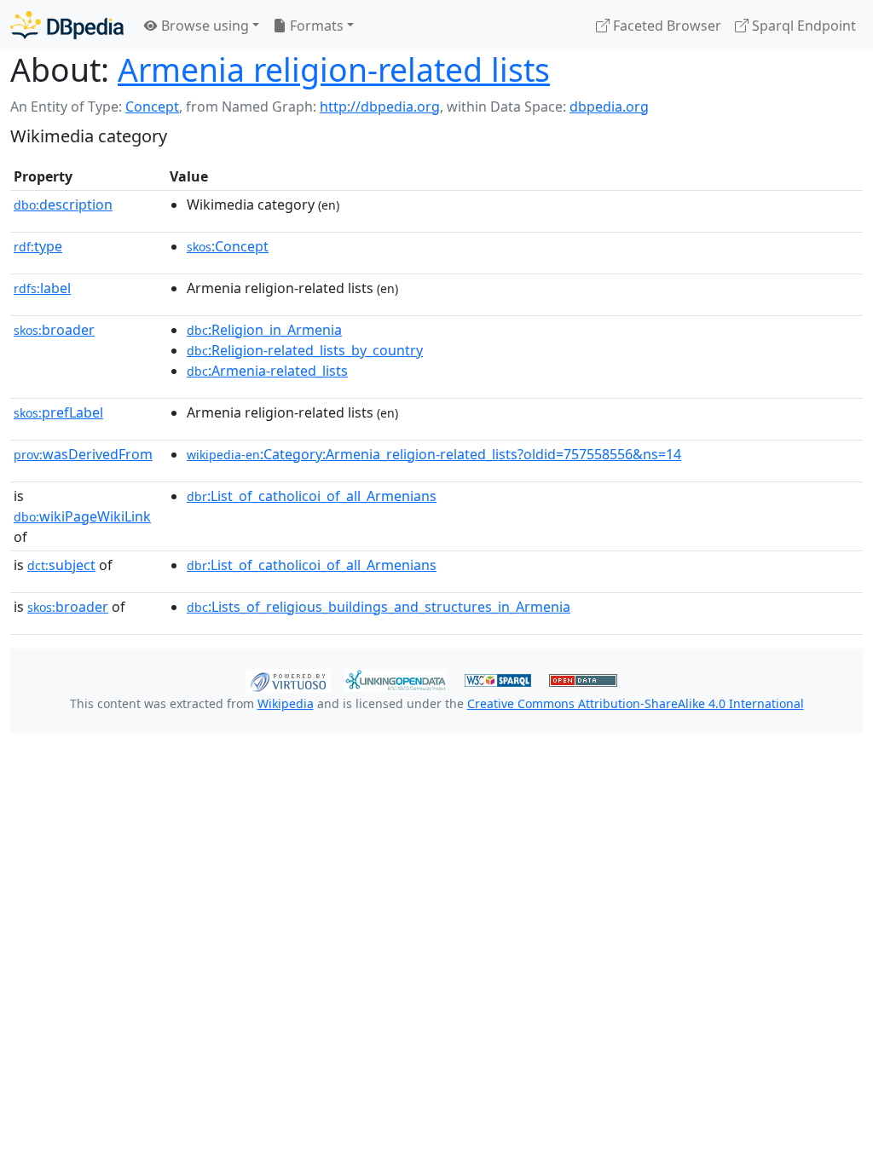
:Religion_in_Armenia (264, 329)
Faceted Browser (665, 25)
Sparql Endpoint (802, 25)
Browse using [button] (203, 25)
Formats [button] (315, 25)
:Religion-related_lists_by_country (305, 350)
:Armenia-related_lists (267, 370)
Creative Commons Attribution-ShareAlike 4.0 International (635, 703)
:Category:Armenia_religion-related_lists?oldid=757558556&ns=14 (434, 454)
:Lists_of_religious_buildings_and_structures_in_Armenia (378, 606)
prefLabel (58, 412)
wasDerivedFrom (83, 454)
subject (61, 565)
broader (54, 329)
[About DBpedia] (67, 25)
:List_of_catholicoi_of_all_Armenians (311, 496)
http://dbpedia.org (380, 106)
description (63, 204)
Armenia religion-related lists (334, 69)
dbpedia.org (609, 106)
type (38, 246)
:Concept (228, 246)
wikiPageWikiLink (82, 516)
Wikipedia (285, 703)
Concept (152, 106)
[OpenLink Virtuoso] (288, 679)
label (42, 288)
